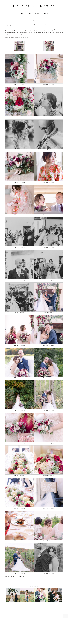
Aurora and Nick (13, 602)
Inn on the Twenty (50, 29)
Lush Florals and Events (34, 6)
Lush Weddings (12, 576)
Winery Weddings (20, 576)
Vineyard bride (26, 37)
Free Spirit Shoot (27, 602)
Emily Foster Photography (16, 34)
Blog (6, 576)
